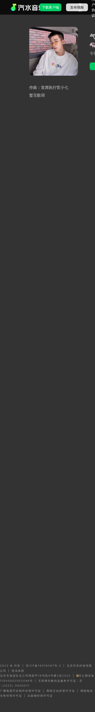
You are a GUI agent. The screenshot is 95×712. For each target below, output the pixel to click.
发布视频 (77, 7)
